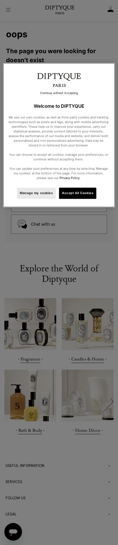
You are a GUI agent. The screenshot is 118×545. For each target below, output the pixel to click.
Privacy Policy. (70, 178)
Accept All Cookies (77, 193)
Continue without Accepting (59, 93)
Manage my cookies (36, 193)
